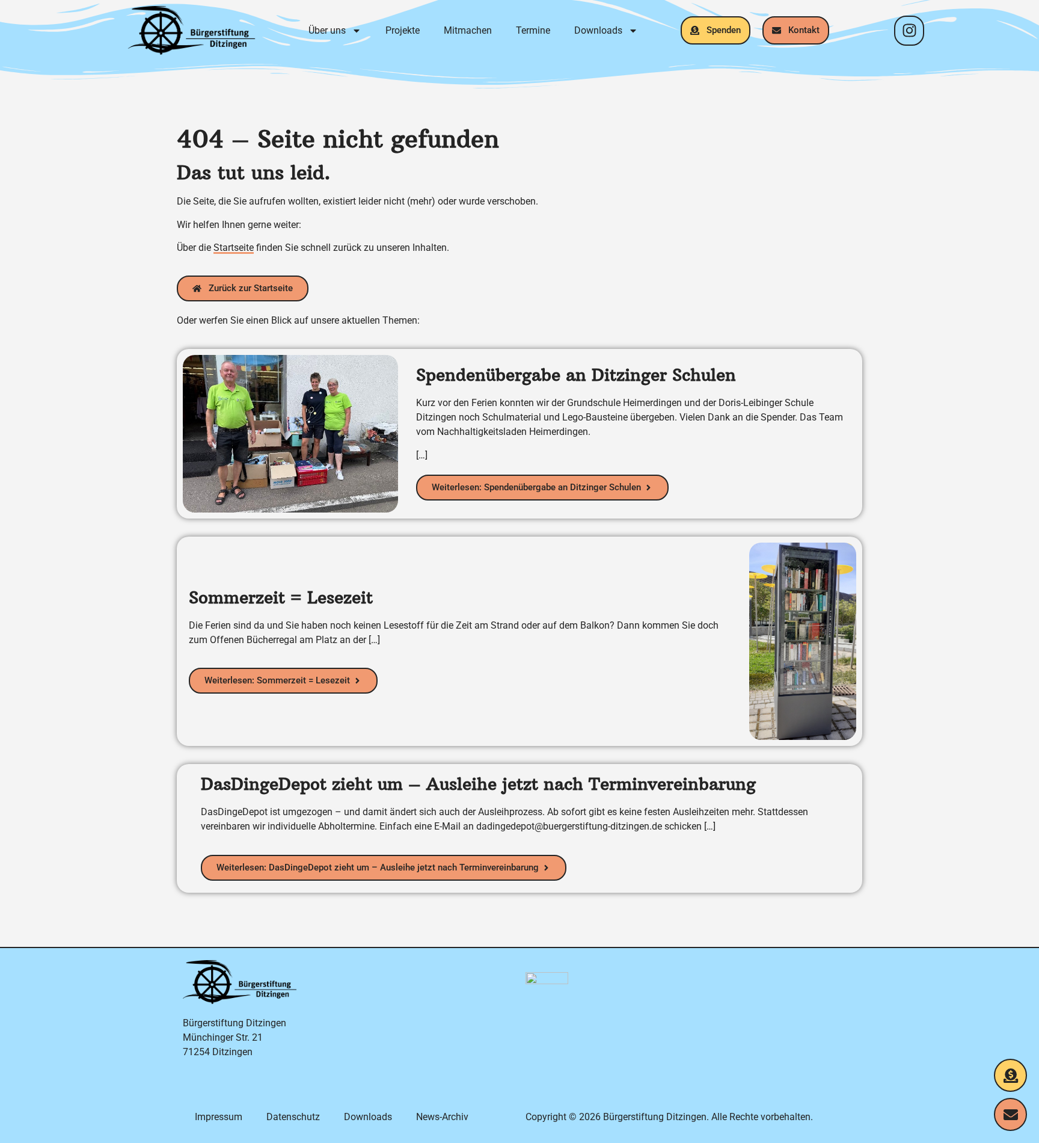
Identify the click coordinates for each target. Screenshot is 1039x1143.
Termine (533, 30)
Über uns (327, 30)
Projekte (402, 30)
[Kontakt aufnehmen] (1010, 1114)
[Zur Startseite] (191, 30)
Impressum (218, 1117)
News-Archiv (442, 1117)
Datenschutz (293, 1117)
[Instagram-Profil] (909, 31)
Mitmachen (468, 30)
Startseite (233, 247)
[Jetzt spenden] (1010, 1075)
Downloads (598, 30)
